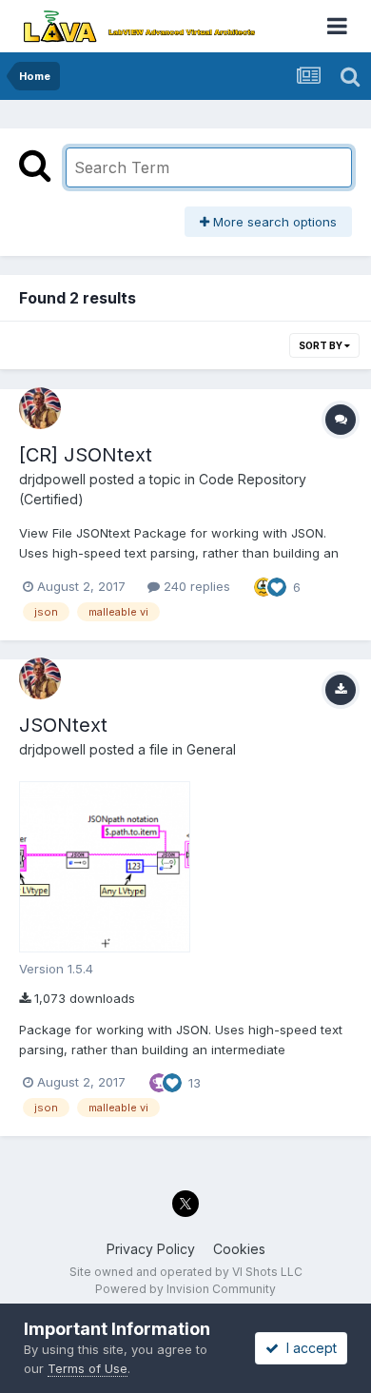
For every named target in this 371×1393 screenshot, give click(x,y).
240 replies (195, 586)
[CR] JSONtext (85, 454)
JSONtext (63, 725)
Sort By (321, 345)
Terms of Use (87, 1368)
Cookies (239, 1249)
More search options (273, 221)
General (211, 749)
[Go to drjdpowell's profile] (40, 408)
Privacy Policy (151, 1249)
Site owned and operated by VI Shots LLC (186, 1272)
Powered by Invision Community (185, 1289)
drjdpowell (52, 479)
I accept (308, 1348)
